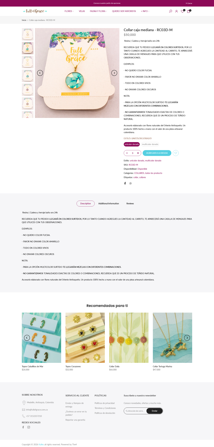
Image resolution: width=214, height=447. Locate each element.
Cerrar (25, 3)
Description (85, 203)
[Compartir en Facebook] (125, 183)
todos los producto (153, 173)
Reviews (130, 203)
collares (142, 177)
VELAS (82, 11)
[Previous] (40, 73)
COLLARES (139, 173)
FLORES (68, 11)
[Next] (114, 73)
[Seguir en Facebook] (23, 427)
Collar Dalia (114, 366)
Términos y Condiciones (105, 408)
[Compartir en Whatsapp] (130, 183)
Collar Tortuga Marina (162, 366)
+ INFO (144, 11)
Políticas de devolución (105, 413)
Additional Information (108, 203)
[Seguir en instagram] (28, 427)
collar (135, 177)
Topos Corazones (73, 366)
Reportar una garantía (75, 420)
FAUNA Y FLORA (97, 11)
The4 (74, 444)
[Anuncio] (107, 3)
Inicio (24, 20)
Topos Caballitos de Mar (32, 366)
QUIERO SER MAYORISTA (124, 11)
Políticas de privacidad (105, 403)
